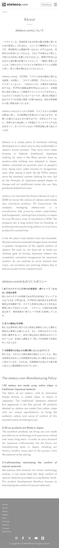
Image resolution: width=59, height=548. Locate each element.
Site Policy (6, 532)
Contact (5, 528)
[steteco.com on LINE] (43, 538)
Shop (4, 518)
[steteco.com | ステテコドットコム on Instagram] (16, 538)
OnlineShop (46, 5)
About (5, 511)
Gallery (5, 515)
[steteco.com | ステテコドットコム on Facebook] (23, 538)
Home (5, 504)
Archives (5, 521)
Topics (5, 508)
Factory (5, 525)
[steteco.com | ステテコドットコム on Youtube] (36, 538)
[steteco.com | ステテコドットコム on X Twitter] (29, 538)
